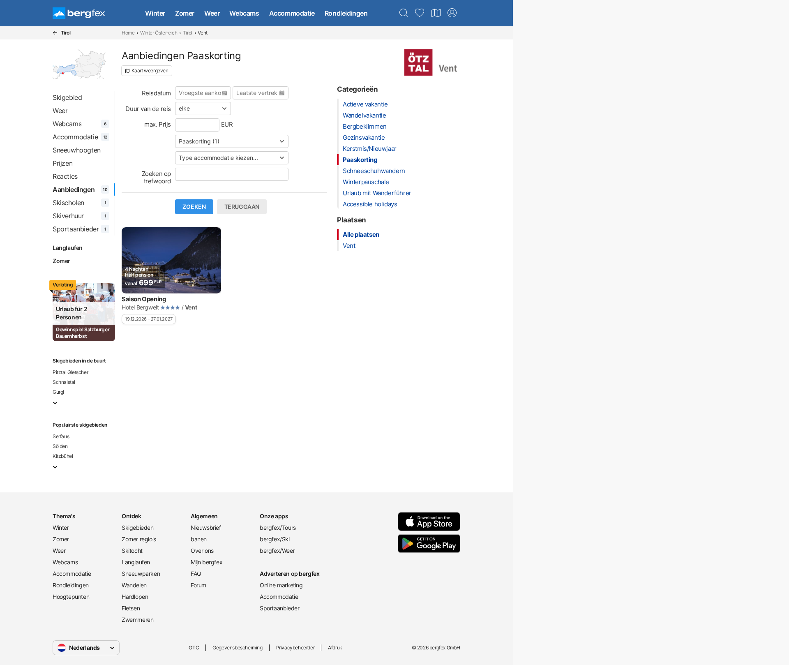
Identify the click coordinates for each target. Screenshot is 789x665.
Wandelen (134, 585)
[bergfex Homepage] (79, 13)
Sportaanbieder (279, 608)
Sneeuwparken (141, 573)
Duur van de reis (148, 109)
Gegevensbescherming (237, 647)
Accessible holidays (370, 204)
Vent (349, 245)
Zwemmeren (137, 619)
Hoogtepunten (71, 596)
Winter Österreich (158, 33)
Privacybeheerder (295, 647)
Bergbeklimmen (365, 126)
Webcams (244, 13)
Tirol (187, 33)
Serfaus (61, 436)
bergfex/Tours (278, 527)
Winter (155, 13)
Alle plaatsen (361, 234)
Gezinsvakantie (364, 137)
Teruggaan (241, 206)
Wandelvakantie (364, 115)
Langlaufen (68, 247)
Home (128, 33)
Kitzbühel (63, 456)
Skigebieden (138, 527)
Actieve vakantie (365, 104)
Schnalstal (64, 382)
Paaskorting (360, 160)
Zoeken (194, 206)
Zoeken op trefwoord (156, 177)
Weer (211, 13)
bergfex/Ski (275, 539)
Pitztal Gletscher (70, 372)
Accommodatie (292, 13)
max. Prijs (157, 124)
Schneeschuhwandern (374, 171)
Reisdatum (156, 93)
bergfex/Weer (277, 550)
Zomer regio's (139, 539)
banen (199, 539)
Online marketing (281, 585)
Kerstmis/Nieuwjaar (370, 148)
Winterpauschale (366, 182)
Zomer (184, 13)
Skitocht (132, 550)
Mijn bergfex (206, 562)
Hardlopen (135, 596)
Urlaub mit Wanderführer (377, 193)
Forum (198, 585)
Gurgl (58, 392)
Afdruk (335, 647)
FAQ (196, 573)
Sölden (60, 446)
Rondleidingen (346, 13)
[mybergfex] (452, 13)
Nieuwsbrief (206, 527)
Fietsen (131, 608)
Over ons (202, 550)
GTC (194, 647)
